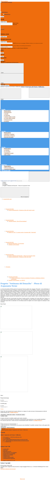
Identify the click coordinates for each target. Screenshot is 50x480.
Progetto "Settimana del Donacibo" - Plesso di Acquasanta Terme (21, 255)
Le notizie (5, 184)
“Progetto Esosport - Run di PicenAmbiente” (17, 221)
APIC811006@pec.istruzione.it (17, 440)
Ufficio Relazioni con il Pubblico (10, 452)
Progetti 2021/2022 (10, 254)
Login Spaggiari (34, 45)
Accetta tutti (20, 414)
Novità (4, 183)
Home (4, 182)
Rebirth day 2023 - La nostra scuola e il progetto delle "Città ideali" (22, 232)
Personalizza (3, 414)
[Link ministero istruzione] (6, 2)
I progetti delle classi (7, 199)
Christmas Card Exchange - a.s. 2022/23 (16, 280)
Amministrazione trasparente (9, 458)
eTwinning (8, 266)
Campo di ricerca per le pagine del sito (8, 180)
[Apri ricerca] (39, 92)
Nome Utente (15, 23)
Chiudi (2, 52)
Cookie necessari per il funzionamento (8, 423)
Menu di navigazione (25, 196)
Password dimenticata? (5, 26)
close (2, 99)
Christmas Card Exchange (13, 244)
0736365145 (7, 438)
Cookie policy (6, 449)
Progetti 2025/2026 (10, 209)
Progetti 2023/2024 (10, 231)
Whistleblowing (6, 456)
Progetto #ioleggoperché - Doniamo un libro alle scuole (19, 256)
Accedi (2, 16)
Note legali (5, 450)
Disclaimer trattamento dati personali (8, 468)
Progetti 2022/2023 (10, 242)
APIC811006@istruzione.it (17, 439)
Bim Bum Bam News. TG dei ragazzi (16, 243)
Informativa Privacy (7, 451)
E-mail (14, 43)
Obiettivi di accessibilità (8, 454)
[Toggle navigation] (11, 93)
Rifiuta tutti (11, 414)
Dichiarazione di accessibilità (9, 453)
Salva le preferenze (10, 427)
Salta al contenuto (4, 1)
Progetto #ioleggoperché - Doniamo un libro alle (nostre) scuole (21, 210)
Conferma (7, 85)
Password (15, 24)
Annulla (2, 85)
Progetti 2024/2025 (10, 220)
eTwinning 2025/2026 (13, 276)
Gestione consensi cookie (8, 457)
